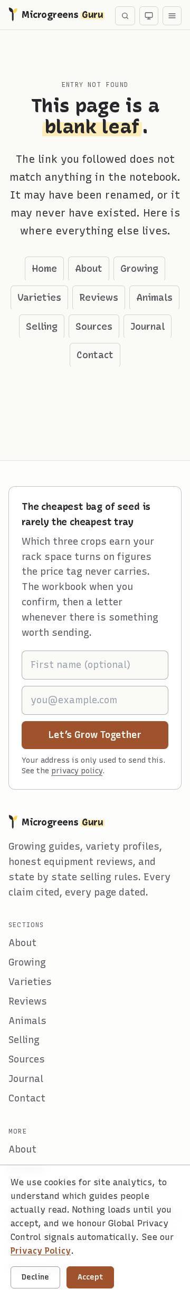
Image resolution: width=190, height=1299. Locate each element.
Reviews (98, 297)
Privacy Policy (41, 1251)
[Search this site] (125, 15)
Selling (42, 326)
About (88, 268)
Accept (90, 1277)
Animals (154, 297)
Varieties (39, 297)
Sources (93, 326)
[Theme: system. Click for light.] (148, 15)
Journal (147, 326)
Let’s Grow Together (108, 735)
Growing (139, 268)
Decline (35, 1277)
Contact (95, 355)
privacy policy (76, 770)
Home (44, 268)
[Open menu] (172, 15)
